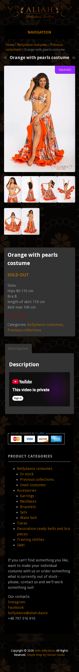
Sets (23, 512)
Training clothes (30, 539)
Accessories (26, 490)
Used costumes (33, 485)
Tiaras (22, 523)
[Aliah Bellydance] (39, 17)
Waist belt (28, 518)
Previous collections (24, 330)
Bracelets (28, 507)
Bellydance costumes (32, 45)
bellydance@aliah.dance (28, 613)
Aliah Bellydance (45, 650)
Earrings (27, 496)
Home (9, 45)
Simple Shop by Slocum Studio (46, 654)
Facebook (16, 607)
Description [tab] (18, 348)
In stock (26, 474)
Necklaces (28, 501)
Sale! (21, 545)
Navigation (39, 32)
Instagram (16, 602)
